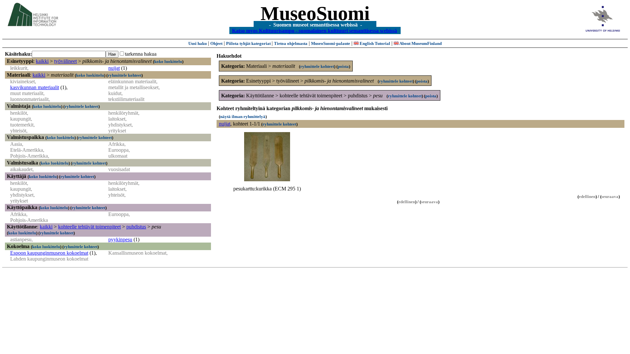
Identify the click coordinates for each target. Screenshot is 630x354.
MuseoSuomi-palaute (330, 43)
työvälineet (65, 61)
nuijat (114, 68)
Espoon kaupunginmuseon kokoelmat (49, 253)
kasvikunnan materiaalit (34, 87)
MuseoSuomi (315, 13)
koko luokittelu (168, 61)
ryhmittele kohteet (124, 75)
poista (343, 66)
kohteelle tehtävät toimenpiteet (89, 226)
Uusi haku (197, 43)
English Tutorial (374, 43)
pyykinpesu (120, 239)
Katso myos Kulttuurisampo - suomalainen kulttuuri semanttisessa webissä (314, 30)
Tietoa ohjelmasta (290, 43)
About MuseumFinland (420, 43)
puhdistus (136, 226)
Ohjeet (216, 43)
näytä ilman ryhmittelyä (242, 116)
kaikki (42, 61)
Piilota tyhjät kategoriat (249, 43)
